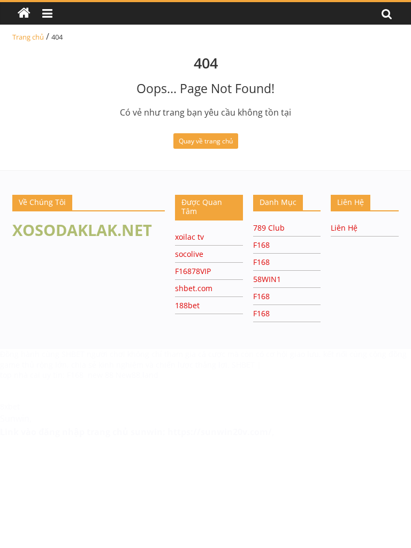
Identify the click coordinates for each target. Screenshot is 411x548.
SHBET (74, 354)
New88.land (137, 375)
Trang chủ (28, 37)
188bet (187, 305)
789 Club (269, 228)
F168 (261, 245)
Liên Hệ (344, 228)
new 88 (100, 375)
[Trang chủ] (24, 13)
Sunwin (14, 418)
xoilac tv (189, 237)
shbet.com (193, 288)
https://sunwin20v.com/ (220, 432)
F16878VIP (193, 271)
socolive (189, 254)
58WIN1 (267, 279)
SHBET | (246, 365)
